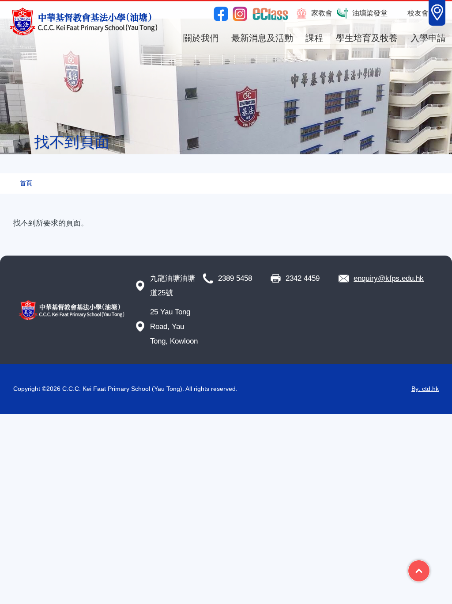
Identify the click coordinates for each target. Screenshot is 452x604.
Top (429, 567)
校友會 (418, 13)
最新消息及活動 (262, 38)
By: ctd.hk (425, 388)
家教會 (321, 13)
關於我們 (200, 38)
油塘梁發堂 (370, 13)
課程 (314, 38)
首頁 (26, 183)
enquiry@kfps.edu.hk (389, 278)
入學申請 (428, 38)
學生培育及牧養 (367, 38)
